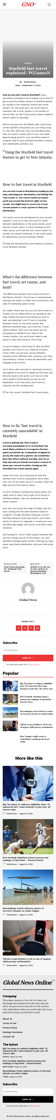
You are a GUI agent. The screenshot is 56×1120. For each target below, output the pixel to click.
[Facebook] (18, 628)
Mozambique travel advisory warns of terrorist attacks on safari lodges (36, 712)
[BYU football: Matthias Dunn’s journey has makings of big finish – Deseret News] (10, 699)
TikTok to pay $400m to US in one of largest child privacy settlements (36, 725)
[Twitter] (25, 628)
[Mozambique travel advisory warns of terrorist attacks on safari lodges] (10, 712)
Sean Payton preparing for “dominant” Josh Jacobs (14, 569)
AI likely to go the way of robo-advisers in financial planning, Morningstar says (40, 570)
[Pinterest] (31, 628)
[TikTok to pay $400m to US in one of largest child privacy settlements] (10, 726)
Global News (30, 82)
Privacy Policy (33, 664)
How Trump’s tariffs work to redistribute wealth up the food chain (34, 739)
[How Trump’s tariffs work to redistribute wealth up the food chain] (10, 739)
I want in (26, 658)
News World (8, 1067)
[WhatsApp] (37, 628)
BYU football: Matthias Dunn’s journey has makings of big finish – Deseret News (36, 699)
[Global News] (28, 589)
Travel (28, 63)
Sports (6, 1057)
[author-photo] (4, 813)
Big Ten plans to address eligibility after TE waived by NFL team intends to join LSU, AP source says (36, 686)
